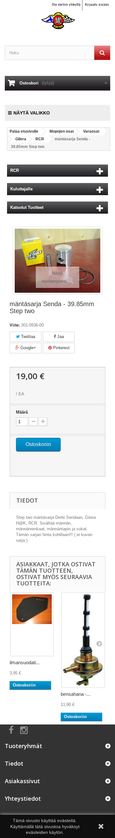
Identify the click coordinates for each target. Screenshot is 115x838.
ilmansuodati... (25, 662)
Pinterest (61, 347)
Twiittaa (27, 336)
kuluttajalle (21, 189)
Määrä (22, 412)
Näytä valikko (31, 112)
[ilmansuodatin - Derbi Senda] (32, 624)
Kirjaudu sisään (97, 5)
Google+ (27, 347)
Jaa (60, 336)
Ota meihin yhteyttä (66, 5)
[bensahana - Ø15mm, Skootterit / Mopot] (83, 640)
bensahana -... (75, 694)
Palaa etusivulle (24, 131)
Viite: (15, 325)
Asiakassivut (22, 781)
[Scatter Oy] (57, 15)
